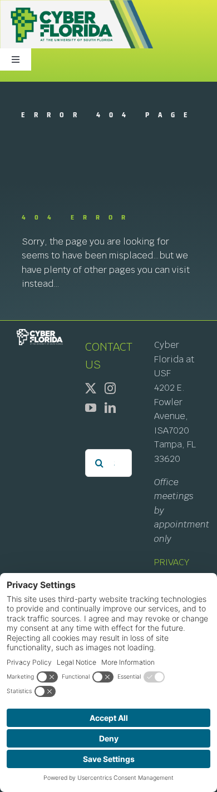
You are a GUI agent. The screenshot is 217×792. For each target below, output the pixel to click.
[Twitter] (90, 388)
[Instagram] (110, 388)
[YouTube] (90, 408)
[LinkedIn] (110, 408)
